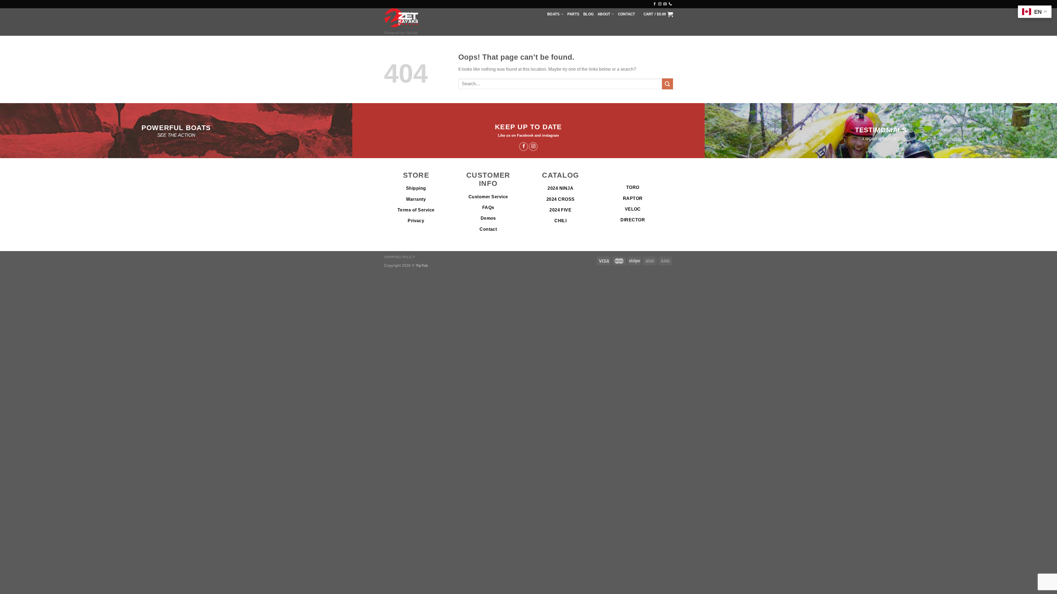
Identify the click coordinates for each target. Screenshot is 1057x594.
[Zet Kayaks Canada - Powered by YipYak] (401, 17)
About (604, 14)
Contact (626, 14)
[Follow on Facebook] (654, 4)
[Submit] (667, 83)
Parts (573, 14)
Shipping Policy (399, 257)
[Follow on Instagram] (659, 4)
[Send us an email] (665, 4)
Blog (588, 14)
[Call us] (670, 4)
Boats (553, 14)
